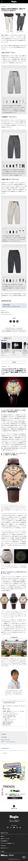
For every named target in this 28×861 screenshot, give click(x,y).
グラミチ (19, 328)
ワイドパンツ (22, 331)
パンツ (15, 331)
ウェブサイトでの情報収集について (8, 843)
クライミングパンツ (10, 328)
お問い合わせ (3, 845)
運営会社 (2, 836)
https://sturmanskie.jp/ (11, 741)
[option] (4, 101)
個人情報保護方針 (4, 840)
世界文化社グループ (4, 847)
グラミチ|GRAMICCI (7, 331)
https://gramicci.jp (6, 314)
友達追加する (15, 798)
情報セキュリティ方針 (5, 838)
